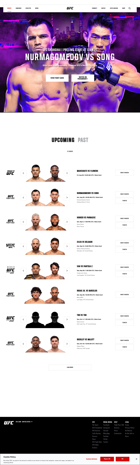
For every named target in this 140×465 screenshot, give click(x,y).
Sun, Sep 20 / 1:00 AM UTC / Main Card (89, 270)
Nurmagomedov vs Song (88, 193)
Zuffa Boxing (114, 8)
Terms (127, 425)
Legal (127, 422)
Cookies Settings (91, 459)
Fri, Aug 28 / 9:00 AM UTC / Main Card (89, 175)
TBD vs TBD (82, 315)
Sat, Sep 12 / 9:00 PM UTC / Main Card (89, 246)
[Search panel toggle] (129, 8)
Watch (103, 8)
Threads (105, 431)
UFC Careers (96, 431)
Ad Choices (128, 431)
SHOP (123, 8)
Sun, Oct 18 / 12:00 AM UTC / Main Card (89, 344)
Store (94, 439)
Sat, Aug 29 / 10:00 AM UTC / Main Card (90, 197)
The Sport (95, 425)
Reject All (107, 459)
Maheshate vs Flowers (87, 171)
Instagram (106, 428)
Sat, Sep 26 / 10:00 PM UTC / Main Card (90, 295)
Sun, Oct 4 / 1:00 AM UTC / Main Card (89, 319)
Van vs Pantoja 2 (85, 266)
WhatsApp (106, 434)
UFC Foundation (97, 428)
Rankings (18, 8)
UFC (93, 422)
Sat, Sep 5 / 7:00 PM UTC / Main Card (89, 222)
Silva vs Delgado (84, 242)
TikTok (105, 439)
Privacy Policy (129, 428)
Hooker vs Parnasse (86, 217)
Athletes (28, 8)
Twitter (105, 442)
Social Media (107, 422)
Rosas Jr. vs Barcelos (87, 290)
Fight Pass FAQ (119, 425)
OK (122, 459)
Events (9, 8)
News (36, 8)
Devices (116, 428)
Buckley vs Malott (85, 339)
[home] (70, 8)
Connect (94, 8)
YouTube (105, 436)
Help (115, 422)
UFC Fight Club (97, 442)
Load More (70, 367)
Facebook (106, 425)
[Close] (136, 459)
